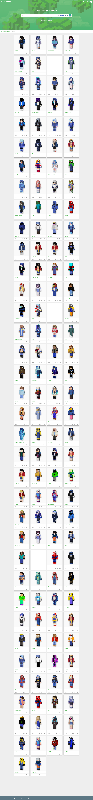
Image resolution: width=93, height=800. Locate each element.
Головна (3, 31)
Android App (24, 798)
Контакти (16, 798)
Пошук (8, 31)
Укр (84, 1)
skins (8, 2)
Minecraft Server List (37, 798)
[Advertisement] (54, 65)
